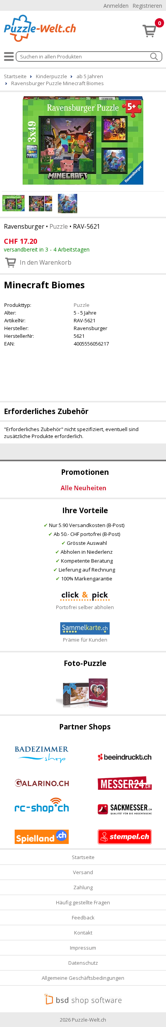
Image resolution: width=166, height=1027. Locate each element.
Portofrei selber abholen (85, 607)
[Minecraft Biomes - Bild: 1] (83, 140)
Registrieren (147, 5)
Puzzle (58, 226)
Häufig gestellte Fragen (83, 902)
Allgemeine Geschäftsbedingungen (83, 977)
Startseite (83, 857)
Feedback (83, 917)
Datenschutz (83, 962)
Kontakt (83, 932)
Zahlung (83, 887)
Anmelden (116, 5)
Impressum (83, 947)
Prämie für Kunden (85, 639)
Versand (83, 872)
